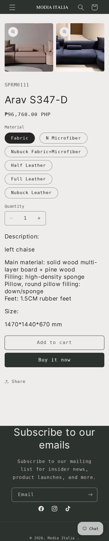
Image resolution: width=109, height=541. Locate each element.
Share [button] (19, 381)
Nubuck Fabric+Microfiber (46, 151)
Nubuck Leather (31, 192)
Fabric (19, 137)
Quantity (14, 206)
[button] (12, 7)
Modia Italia (61, 538)
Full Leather (28, 178)
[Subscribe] (90, 495)
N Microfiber (63, 137)
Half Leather (28, 165)
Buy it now (54, 360)
